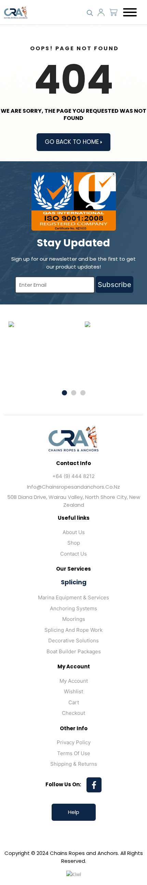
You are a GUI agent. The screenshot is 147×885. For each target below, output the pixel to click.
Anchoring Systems (73, 608)
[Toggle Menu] (130, 12)
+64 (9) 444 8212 (73, 476)
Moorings (73, 619)
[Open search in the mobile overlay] (89, 12)
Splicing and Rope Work (73, 630)
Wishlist (73, 691)
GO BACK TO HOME (73, 142)
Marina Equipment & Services (73, 597)
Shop (73, 543)
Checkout (73, 713)
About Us (74, 532)
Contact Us (73, 553)
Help (73, 812)
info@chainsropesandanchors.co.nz (73, 486)
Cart (73, 702)
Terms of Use (73, 753)
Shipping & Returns (73, 764)
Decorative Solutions (73, 640)
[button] (64, 393)
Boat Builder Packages (73, 651)
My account (73, 681)
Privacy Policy (74, 742)
